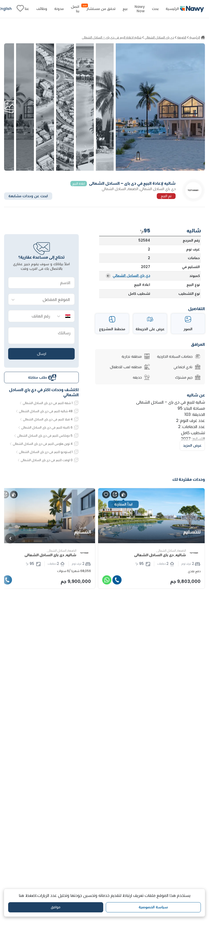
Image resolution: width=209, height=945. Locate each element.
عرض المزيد (192, 445)
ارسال (41, 353)
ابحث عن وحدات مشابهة (28, 195)
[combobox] (46, 299)
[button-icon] (117, 579)
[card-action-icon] (123, 494)
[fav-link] (20, 9)
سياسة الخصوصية (153, 907)
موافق (55, 907)
